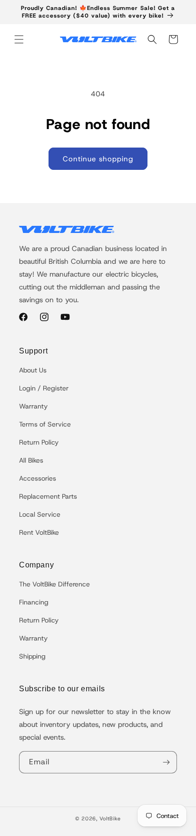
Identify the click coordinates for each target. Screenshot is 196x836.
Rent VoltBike (39, 532)
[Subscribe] (166, 762)
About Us (33, 370)
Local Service (39, 514)
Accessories (37, 478)
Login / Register (44, 388)
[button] (19, 39)
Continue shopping (98, 159)
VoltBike (110, 818)
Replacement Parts (48, 496)
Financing (34, 602)
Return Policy (39, 442)
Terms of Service (45, 424)
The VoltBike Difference (54, 584)
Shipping (32, 656)
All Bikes (31, 460)
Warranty (33, 406)
